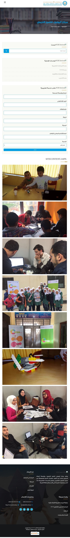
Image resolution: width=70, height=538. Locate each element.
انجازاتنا (66, 511)
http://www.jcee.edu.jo (11, 505)
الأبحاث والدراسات (63, 515)
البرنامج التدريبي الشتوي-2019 (59, 507)
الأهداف (31, 486)
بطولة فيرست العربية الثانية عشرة (58, 502)
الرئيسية (64, 26)
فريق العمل (30, 490)
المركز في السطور (28, 477)
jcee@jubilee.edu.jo (26, 505)
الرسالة (32, 481)
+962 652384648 (13, 502)
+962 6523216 (26, 502)
